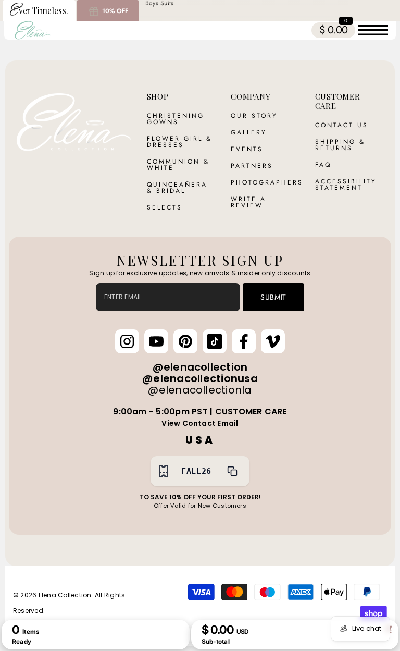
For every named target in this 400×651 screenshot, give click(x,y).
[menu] (373, 30)
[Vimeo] (273, 341)
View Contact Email (199, 423)
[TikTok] (215, 341)
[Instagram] (127, 341)
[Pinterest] (185, 341)
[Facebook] (244, 341)
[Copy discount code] (232, 471)
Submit (273, 297)
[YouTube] (156, 341)
